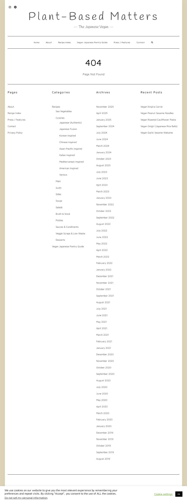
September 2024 (105, 126)
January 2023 (103, 197)
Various (63, 174)
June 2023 (102, 178)
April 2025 (101, 113)
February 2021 (104, 341)
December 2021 (104, 276)
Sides (58, 194)
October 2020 (103, 367)
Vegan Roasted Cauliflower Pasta (158, 119)
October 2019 (103, 445)
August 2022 (103, 223)
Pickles (59, 220)
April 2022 (102, 250)
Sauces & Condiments (67, 226)
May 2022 (101, 243)
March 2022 (102, 256)
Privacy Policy (15, 132)
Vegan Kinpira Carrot (152, 106)
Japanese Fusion (68, 128)
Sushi (58, 187)
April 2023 (102, 184)
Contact (141, 42)
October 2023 (103, 158)
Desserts (60, 239)
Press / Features (122, 42)
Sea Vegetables (64, 111)
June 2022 (102, 237)
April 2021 (101, 328)
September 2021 (105, 295)
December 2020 (105, 354)
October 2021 (103, 289)
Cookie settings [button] (163, 494)
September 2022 (105, 217)
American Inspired (68, 168)
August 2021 (103, 302)
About (49, 42)
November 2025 (105, 106)
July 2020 (101, 386)
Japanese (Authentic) (70, 122)
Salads (59, 207)
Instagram (10, 7)
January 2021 (103, 347)
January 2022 (103, 269)
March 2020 (102, 413)
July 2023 (101, 171)
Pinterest (15, 7)
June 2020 (102, 393)
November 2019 (104, 439)
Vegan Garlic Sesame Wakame (157, 132)
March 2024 (102, 145)
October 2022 (103, 210)
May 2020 (101, 399)
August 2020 (103, 380)
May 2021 (101, 321)
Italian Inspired (67, 155)
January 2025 (103, 119)
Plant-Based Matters (93, 17)
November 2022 (105, 204)
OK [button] (179, 494)
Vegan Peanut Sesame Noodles (157, 113)
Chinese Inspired (68, 142)
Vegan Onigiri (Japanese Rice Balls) (159, 126)
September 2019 (105, 452)
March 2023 (102, 191)
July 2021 (101, 308)
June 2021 (102, 315)
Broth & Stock (63, 213)
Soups (59, 200)
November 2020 (105, 360)
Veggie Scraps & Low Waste (70, 233)
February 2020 (104, 419)
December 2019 (104, 432)
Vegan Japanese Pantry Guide (92, 42)
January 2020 (103, 426)
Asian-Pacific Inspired (70, 148)
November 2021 (104, 282)
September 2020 (105, 373)
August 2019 (103, 458)
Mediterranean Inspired (71, 161)
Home (36, 42)
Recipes (56, 106)
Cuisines (60, 117)
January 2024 (103, 152)
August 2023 (103, 165)
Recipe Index (64, 42)
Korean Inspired (67, 135)
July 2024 (101, 132)
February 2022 (104, 263)
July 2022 (101, 230)
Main (58, 181)
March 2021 (102, 334)
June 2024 (102, 139)
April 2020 (102, 406)
